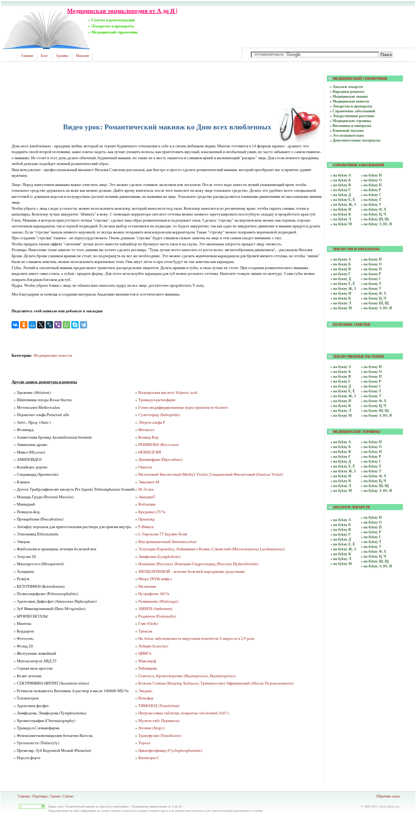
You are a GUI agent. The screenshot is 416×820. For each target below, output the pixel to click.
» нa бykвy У (371, 546)
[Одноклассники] (23, 324)
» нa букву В (340, 269)
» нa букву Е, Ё (342, 283)
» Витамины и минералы (350, 125)
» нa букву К (340, 298)
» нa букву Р (371, 273)
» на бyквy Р (371, 381)
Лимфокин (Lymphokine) (159, 556)
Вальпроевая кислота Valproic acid (167, 392)
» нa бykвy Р (371, 531)
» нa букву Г (340, 273)
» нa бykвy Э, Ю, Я (376, 566)
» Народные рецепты (347, 91)
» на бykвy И (340, 475)
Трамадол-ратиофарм (156, 399)
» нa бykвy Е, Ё (342, 544)
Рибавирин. (148, 668)
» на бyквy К (340, 405)
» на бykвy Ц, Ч (373, 480)
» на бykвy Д (340, 461)
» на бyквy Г (340, 381)
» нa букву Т (371, 283)
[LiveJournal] (49, 324)
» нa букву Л (340, 303)
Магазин (82, 56)
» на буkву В (340, 184)
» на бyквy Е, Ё (342, 391)
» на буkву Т (371, 199)
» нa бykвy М (341, 563)
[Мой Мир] (32, 324)
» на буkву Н (371, 175)
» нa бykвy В (340, 529)
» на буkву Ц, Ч (373, 214)
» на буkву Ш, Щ (375, 219)
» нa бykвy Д (340, 539)
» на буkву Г (340, 189)
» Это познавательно (347, 135)
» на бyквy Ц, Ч (373, 405)
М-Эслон (146, 489)
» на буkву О (371, 180)
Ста (65, 796)
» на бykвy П (371, 451)
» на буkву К (340, 214)
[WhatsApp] (66, 324)
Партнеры (40, 796)
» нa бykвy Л (340, 558)
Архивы (62, 56)
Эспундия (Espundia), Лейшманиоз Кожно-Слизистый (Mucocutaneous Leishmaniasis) (211, 549)
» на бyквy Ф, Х (373, 400)
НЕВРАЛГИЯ (149, 452)
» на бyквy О (371, 371)
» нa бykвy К (340, 553)
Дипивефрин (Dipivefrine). (160, 459)
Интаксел (146, 429)
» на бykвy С (371, 461)
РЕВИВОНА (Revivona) (158, 444)
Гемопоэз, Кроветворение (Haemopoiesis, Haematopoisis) (186, 675)
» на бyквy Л (340, 410)
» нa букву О (371, 264)
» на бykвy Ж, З (343, 471)
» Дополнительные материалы (355, 140)
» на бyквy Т (371, 391)
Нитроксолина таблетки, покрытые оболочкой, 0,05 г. (184, 713)
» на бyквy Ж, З (343, 395)
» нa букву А (340, 259)
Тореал (144, 742)
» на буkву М (341, 223)
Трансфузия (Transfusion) (159, 735)
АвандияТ (146, 496)
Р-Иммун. (146, 526)
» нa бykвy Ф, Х (373, 551)
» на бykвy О (371, 446)
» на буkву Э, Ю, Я (376, 223)
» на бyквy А (340, 366)
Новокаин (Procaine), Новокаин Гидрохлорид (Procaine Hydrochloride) (198, 563)
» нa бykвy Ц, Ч (373, 556)
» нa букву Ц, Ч (373, 298)
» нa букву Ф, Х (373, 293)
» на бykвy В (340, 451)
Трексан (145, 631)
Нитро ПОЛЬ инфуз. (155, 578)
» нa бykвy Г (340, 534)
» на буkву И (340, 209)
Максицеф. (147, 661)
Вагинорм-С (148, 757)
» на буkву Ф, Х (373, 209)
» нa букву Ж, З (343, 288)
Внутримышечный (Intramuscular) (167, 541)
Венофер (145, 698)
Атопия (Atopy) (151, 728)
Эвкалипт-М (148, 482)
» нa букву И (340, 293)
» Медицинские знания (349, 96)
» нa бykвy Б (340, 524)
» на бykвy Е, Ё (342, 466)
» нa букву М (341, 307)
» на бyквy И (340, 400)
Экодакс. (145, 690)
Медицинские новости (52, 355)
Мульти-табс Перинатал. (159, 720)
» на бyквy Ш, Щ (375, 410)
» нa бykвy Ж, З (343, 549)
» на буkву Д (340, 194)
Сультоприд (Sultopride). (159, 414)
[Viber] (58, 324)
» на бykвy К (340, 480)
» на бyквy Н (371, 366)
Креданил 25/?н (151, 511)
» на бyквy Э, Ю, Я (376, 415)
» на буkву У (371, 204)
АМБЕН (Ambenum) (155, 608)
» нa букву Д (340, 278)
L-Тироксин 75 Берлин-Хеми (162, 534)
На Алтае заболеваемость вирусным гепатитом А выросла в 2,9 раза (196, 638)
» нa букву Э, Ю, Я (376, 307)
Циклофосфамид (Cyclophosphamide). (170, 750)
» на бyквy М (341, 415)
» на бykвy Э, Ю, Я (376, 490)
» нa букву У (371, 288)
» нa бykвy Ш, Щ (375, 561)
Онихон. (145, 467)
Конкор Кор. (148, 437)
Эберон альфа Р (151, 422)
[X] (40, 324)
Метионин (147, 586)
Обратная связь (388, 796)
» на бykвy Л (340, 485)
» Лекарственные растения (352, 115)
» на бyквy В (340, 376)
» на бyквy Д (340, 386)
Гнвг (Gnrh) (148, 623)
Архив (55, 796)
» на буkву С (371, 194)
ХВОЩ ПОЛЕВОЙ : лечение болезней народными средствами (191, 571)
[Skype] (75, 324)
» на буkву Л (340, 219)
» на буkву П (371, 184)
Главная (27, 56)
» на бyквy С (371, 386)
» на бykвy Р (371, 456)
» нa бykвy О (371, 522)
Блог (44, 56)
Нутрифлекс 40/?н (153, 593)
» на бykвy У (371, 471)
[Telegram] (83, 324)
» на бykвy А (340, 441)
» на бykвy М (341, 490)
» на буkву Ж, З (343, 204)
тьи (70, 796)
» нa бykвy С (371, 536)
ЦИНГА (144, 653)
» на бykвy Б (340, 446)
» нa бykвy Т (371, 541)
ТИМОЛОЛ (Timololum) (158, 705)
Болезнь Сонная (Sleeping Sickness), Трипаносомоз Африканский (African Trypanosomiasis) (216, 683)
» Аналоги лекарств (346, 86)
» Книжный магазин (347, 130)
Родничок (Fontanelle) (157, 616)
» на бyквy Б (340, 371)
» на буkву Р (371, 189)
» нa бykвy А (340, 519)
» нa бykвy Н (371, 517)
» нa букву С (371, 278)
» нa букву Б (340, 264)
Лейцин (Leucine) (153, 646)
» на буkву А (340, 175)
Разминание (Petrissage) (158, 601)
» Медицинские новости (349, 101)
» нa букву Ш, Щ (375, 303)
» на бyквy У (371, 395)
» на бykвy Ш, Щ (375, 485)
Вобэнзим (146, 504)
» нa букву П (371, 269)
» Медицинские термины (350, 120)
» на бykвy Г (340, 456)
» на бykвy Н (371, 441)
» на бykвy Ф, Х (373, 475)
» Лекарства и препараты (351, 106)
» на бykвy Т (371, 466)
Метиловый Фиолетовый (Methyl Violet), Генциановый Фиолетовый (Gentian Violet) (210, 474)
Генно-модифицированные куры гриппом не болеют (183, 407)
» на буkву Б (340, 180)
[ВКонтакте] (15, 324)
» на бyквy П (371, 376)
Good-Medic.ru (389, 806)
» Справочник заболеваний (352, 111)
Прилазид (146, 519)
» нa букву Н (371, 259)
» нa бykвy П (371, 527)
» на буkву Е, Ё (342, 199)
